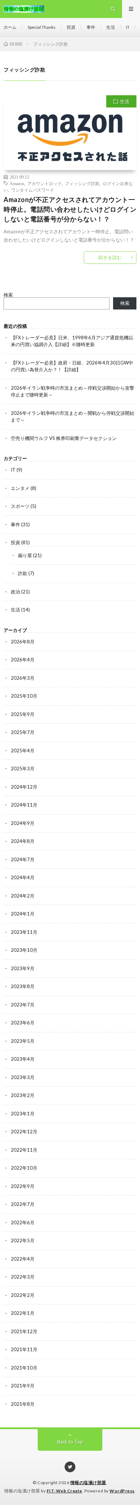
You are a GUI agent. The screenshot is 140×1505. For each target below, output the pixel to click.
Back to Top (70, 1442)
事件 (91, 27)
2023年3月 (22, 1077)
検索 (8, 295)
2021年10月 (24, 1368)
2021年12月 (24, 1331)
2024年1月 (22, 914)
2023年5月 (22, 1041)
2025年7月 (22, 732)
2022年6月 (22, 1222)
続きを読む (110, 257)
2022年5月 (22, 1240)
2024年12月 (24, 787)
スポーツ (20, 506)
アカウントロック (44, 183)
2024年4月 (22, 877)
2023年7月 (22, 1005)
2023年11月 (24, 932)
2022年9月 (22, 1186)
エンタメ (20, 488)
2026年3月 (22, 678)
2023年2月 (22, 1095)
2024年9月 (22, 823)
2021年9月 (22, 1386)
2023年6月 (22, 1022)
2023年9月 (22, 968)
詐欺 (22, 573)
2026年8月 (22, 641)
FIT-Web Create (64, 1490)
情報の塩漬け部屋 (88, 1482)
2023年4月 (22, 1059)
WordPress (122, 1490)
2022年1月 (22, 1313)
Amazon (17, 183)
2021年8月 (22, 1404)
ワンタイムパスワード (32, 190)
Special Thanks (42, 27)
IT (128, 27)
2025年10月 (24, 696)
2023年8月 (22, 986)
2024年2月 (22, 896)
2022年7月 (22, 1204)
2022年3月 (22, 1277)
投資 (71, 27)
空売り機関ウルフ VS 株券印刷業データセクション (64, 438)
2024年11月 (24, 805)
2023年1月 (22, 1113)
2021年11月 (24, 1349)
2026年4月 (22, 659)
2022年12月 (24, 1131)
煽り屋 (25, 555)
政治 (15, 592)
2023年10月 (24, 950)
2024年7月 (22, 859)
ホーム (10, 27)
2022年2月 (22, 1295)
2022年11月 (24, 1150)
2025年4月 (22, 750)
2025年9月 (22, 714)
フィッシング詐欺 (82, 183)
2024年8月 (22, 841)
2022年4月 (22, 1259)
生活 (110, 27)
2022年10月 (24, 1168)
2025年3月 (22, 768)
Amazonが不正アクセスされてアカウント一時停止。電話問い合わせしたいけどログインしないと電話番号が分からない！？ (70, 209)
